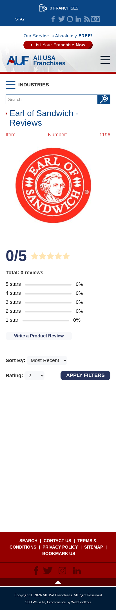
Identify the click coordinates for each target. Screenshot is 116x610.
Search (28, 540)
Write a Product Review (39, 335)
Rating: (15, 375)
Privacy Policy (60, 547)
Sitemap (93, 547)
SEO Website (35, 602)
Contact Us (57, 540)
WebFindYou (81, 602)
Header (58, 582)
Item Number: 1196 (58, 134)
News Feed (87, 19)
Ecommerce (56, 602)
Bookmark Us (58, 553)
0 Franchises (64, 8)
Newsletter (95, 19)
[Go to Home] (36, 66)
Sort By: (16, 360)
